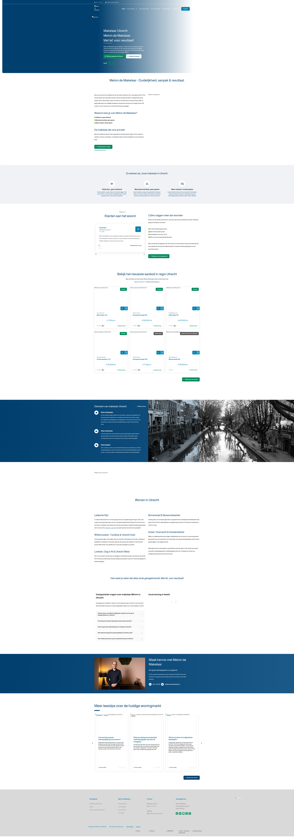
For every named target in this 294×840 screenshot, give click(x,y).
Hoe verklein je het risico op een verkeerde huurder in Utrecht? (115, 638)
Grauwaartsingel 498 (140, 359)
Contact (185, 8)
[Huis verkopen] (96, 413)
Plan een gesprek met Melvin (115, 56)
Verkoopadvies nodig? (103, 146)
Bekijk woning (121, 325)
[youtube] (183, 813)
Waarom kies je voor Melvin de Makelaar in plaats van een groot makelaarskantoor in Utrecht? (116, 614)
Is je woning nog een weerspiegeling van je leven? (109, 738)
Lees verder (102, 767)
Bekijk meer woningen (191, 379)
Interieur (133, 715)
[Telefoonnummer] (150, 684)
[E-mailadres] (162, 684)
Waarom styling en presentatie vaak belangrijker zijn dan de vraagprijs (145, 739)
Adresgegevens (181, 799)
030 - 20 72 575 (140, 281)
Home (123, 8)
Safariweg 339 (173, 315)
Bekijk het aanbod (134, 56)
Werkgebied (93, 799)
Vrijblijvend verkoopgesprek (159, 256)
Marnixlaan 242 (102, 315)
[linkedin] (180, 813)
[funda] (141, 832)
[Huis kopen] (96, 445)
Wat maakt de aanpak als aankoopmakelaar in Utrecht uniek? (115, 632)
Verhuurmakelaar (155, 8)
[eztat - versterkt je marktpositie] (184, 832)
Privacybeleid (129, 826)
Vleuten (91, 806)
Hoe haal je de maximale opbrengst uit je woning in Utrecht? (115, 621)
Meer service (142, 406)
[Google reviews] (197, 831)
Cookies (138, 826)
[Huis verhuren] (96, 431)
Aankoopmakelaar (144, 8)
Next (144, 254)
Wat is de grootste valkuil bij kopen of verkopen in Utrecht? (114, 627)
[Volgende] (175, 601)
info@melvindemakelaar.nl (153, 281)
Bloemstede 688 (174, 359)
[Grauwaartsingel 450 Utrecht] (147, 298)
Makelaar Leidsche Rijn (95, 803)
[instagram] (186, 813)
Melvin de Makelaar (124, 799)
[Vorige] (171, 601)
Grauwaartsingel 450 (140, 315)
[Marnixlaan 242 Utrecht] (111, 298)
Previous (96, 254)
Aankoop (106, 715)
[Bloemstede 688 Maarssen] (183, 343)
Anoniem (102, 228)
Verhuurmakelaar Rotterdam (97, 809)
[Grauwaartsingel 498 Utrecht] (147, 343)
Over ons (174, 8)
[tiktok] (177, 813)
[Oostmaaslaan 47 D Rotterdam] (111, 343)
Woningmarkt (99, 715)
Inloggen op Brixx (193, 2)
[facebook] (190, 813)
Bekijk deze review (136, 245)
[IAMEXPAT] (171, 832)
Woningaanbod (166, 8)
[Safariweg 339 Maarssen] (183, 298)
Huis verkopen (131, 8)
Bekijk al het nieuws (192, 777)
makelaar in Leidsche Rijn (111, 528)
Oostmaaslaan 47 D (103, 359)
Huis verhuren (107, 431)
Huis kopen (105, 445)
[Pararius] (156, 832)
